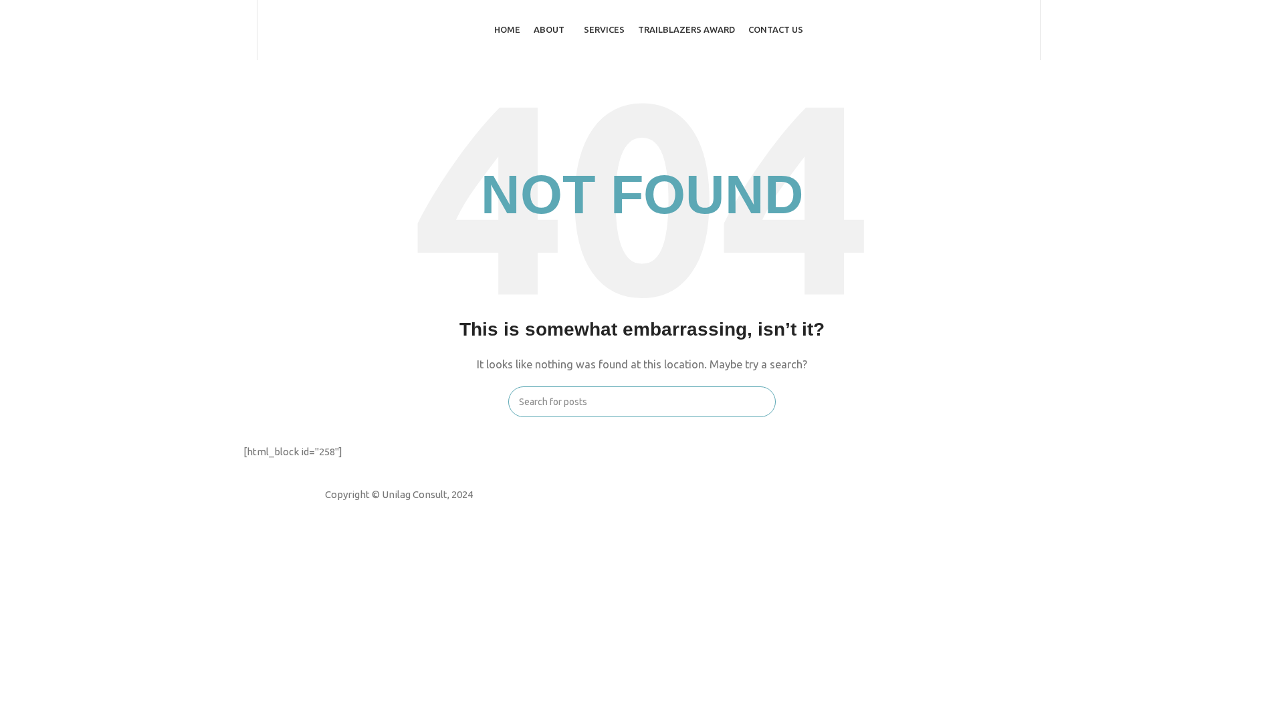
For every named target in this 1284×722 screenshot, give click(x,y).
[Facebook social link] (372, 513)
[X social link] (390, 513)
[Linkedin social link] (424, 513)
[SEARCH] (760, 401)
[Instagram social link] (407, 513)
